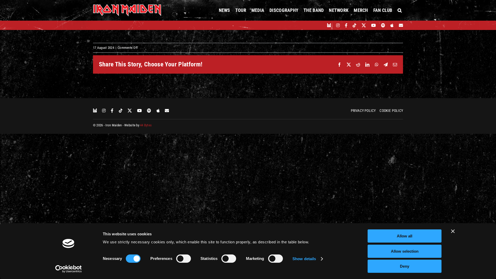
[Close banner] (453, 231)
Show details (304, 259)
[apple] (391, 25)
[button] (399, 10)
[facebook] (346, 25)
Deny (404, 266)
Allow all (404, 236)
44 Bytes (146, 125)
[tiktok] (354, 25)
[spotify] (383, 25)
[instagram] (338, 25)
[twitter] (364, 25)
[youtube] (373, 25)
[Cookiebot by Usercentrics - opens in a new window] (68, 269)
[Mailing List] (401, 25)
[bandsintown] (329, 25)
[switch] (183, 258)
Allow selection (405, 251)
